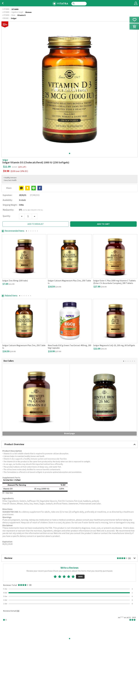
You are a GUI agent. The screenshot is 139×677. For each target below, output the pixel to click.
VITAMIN (6, 9)
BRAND (6, 18)
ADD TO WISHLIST (36, 224)
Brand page (69, 434)
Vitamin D (21, 15)
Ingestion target (17, 12)
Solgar (13, 18)
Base (13, 15)
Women (28, 12)
